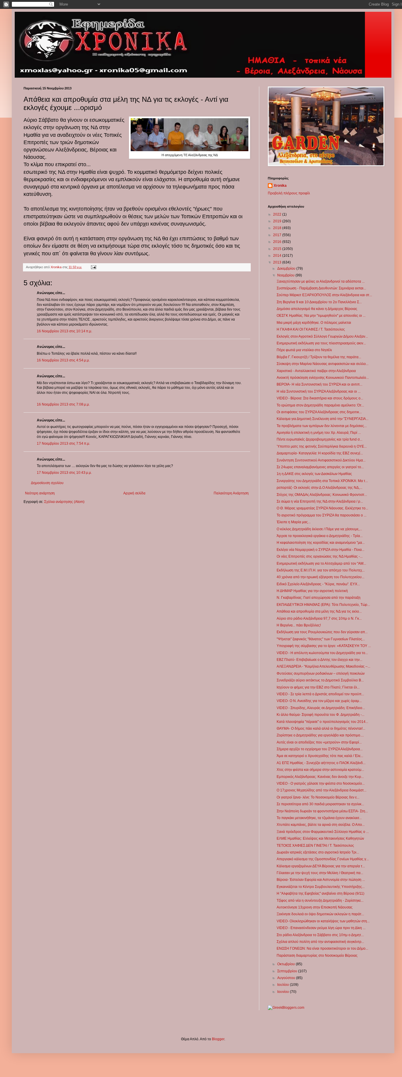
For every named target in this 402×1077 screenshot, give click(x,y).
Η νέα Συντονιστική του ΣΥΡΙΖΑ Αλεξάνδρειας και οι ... (319, 391)
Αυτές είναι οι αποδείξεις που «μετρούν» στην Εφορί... (319, 742)
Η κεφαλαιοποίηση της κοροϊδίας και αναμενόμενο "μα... (321, 543)
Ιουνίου (283, 992)
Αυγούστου (286, 978)
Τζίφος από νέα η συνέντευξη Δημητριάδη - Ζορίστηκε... (320, 900)
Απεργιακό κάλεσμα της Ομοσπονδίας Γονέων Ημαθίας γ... (323, 859)
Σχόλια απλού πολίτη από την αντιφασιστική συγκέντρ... (320, 942)
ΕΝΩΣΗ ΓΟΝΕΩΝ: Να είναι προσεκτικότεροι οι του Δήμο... (322, 948)
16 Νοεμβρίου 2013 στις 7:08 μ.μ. (63, 404)
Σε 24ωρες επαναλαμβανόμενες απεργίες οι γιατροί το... (320, 467)
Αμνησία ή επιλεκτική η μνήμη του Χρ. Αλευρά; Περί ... (319, 433)
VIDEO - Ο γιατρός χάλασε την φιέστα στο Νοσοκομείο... (321, 783)
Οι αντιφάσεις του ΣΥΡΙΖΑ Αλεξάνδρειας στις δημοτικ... (319, 412)
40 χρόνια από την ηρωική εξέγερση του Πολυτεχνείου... (320, 577)
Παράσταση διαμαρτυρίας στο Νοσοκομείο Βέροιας (317, 955)
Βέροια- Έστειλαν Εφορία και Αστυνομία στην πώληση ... (321, 880)
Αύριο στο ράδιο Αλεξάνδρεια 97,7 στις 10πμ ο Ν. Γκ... (319, 618)
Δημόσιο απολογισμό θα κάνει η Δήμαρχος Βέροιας (317, 309)
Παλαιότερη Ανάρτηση (231, 493)
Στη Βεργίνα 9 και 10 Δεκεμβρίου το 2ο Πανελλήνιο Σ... (319, 302)
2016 (277, 242)
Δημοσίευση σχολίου (47, 483)
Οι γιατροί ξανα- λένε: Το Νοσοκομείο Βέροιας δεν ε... (318, 797)
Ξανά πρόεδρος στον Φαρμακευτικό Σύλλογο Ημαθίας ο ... (323, 832)
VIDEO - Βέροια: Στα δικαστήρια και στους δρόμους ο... (320, 398)
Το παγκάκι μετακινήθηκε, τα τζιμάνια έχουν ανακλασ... (319, 818)
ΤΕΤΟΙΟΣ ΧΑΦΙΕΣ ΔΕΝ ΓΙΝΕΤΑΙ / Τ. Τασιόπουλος (315, 845)
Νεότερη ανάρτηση (40, 493)
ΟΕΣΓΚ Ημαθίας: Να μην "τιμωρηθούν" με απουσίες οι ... (321, 316)
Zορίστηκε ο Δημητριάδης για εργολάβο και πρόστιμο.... (320, 735)
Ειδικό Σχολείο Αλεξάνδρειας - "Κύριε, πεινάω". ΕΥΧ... (318, 584)
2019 (277, 221)
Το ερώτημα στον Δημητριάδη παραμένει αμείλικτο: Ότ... (320, 405)
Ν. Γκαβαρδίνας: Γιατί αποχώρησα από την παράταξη (319, 598)
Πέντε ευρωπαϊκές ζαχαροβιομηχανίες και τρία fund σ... (319, 439)
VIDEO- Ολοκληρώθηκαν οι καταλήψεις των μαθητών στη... (323, 921)
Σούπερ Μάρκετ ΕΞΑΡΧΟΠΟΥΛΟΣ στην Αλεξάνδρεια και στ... (324, 295)
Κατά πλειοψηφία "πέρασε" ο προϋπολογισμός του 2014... (322, 722)
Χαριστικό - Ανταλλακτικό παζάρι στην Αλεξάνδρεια (316, 371)
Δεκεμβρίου (286, 268)
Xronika (280, 186)
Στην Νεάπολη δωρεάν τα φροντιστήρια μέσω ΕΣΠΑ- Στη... (322, 811)
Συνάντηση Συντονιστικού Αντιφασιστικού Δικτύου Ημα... (321, 460)
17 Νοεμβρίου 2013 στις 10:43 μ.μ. (64, 473)
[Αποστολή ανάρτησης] (93, 267)
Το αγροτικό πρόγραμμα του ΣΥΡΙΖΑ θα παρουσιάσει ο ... (321, 515)
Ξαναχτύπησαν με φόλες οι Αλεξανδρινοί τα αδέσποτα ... (321, 281)
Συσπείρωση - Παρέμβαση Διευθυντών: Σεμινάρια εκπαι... (321, 288)
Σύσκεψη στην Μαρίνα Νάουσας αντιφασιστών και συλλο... (322, 364)
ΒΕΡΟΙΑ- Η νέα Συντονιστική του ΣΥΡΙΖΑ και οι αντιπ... (319, 384)
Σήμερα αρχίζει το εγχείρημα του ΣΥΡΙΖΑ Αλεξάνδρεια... (320, 749)
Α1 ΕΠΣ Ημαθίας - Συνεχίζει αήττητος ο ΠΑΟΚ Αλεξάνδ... (321, 763)
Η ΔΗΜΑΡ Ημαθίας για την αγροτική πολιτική (312, 591)
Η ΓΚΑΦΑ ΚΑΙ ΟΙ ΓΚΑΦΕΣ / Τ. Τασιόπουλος (311, 329)
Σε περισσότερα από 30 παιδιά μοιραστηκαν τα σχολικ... (320, 804)
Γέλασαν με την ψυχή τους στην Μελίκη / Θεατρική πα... (320, 873)
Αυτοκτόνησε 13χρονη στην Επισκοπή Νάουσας (315, 907)
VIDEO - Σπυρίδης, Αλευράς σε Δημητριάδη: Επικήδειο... (321, 708)
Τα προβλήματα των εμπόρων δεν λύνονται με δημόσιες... (322, 426)
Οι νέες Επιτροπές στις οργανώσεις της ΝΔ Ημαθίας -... (320, 556)
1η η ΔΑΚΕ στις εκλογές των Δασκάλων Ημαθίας (314, 474)
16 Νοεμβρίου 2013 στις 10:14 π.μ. (64, 331)
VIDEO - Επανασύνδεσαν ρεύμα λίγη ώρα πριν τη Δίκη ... (321, 928)
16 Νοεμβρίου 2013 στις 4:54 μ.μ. (63, 360)
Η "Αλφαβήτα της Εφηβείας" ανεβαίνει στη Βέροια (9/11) (320, 893)
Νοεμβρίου (286, 275)
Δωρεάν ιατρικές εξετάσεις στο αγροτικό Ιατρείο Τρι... (318, 852)
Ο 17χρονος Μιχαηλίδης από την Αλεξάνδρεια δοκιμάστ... (321, 790)
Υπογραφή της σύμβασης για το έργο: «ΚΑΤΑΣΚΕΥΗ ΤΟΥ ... (324, 646)
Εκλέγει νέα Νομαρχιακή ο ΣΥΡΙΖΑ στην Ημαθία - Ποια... (320, 550)
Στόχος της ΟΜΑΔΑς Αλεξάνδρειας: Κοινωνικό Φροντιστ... (322, 495)
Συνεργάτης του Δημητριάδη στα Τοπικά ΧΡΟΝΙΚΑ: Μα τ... (322, 481)
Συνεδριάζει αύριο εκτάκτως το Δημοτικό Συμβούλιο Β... (320, 680)
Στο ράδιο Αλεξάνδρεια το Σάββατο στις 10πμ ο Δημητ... (320, 935)
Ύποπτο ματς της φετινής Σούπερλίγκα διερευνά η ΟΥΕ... (322, 446)
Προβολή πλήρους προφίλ (289, 193)
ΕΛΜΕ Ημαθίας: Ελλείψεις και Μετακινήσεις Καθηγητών (320, 838)
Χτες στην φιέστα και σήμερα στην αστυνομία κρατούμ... (320, 770)
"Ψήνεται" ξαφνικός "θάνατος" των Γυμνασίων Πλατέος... (321, 639)
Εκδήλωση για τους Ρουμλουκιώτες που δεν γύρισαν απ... (322, 632)
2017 (277, 235)
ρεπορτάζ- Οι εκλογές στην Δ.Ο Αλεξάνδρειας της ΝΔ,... (319, 488)
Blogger (218, 1039)
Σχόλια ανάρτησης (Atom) (64, 502)
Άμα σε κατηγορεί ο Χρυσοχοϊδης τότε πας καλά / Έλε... (320, 756)
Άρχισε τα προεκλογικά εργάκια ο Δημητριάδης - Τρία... (320, 536)
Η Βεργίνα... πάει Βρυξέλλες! (299, 625)
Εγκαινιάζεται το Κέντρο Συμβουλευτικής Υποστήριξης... (321, 887)
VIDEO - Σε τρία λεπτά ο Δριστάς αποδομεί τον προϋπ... (320, 694)
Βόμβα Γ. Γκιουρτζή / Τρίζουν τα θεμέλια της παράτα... (319, 357)
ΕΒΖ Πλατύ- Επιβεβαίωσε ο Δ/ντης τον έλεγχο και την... (319, 660)
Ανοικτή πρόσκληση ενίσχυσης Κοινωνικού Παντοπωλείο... (323, 378)
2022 (277, 214)
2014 (277, 256)
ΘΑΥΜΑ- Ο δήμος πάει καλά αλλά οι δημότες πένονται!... (321, 728)
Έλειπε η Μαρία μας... (293, 522)
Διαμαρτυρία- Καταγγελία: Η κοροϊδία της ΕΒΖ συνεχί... (320, 453)
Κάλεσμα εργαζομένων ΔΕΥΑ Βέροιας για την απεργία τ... (321, 866)
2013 (277, 262)
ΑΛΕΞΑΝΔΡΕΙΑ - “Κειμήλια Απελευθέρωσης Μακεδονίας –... (323, 666)
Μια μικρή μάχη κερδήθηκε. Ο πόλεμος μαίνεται (314, 323)
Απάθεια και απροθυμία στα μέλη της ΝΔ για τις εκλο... (319, 611)
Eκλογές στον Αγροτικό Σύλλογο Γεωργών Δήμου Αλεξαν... (322, 336)
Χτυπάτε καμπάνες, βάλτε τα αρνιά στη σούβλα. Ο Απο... (321, 825)
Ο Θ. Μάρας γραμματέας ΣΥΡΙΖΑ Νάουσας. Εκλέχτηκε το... (322, 508)
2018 (277, 228)
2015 (277, 249)
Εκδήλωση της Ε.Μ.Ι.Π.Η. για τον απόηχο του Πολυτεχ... (321, 570)
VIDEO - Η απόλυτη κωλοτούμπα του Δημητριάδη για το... (322, 653)
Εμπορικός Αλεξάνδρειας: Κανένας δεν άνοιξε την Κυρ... (320, 777)
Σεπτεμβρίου (287, 971)
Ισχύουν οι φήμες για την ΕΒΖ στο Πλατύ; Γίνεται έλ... (318, 687)
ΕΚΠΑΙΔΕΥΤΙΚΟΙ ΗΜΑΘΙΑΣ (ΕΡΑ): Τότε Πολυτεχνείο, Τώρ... (323, 605)
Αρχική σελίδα (134, 493)
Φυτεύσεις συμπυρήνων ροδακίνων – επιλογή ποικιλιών (321, 673)
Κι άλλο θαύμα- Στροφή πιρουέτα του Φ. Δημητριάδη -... (320, 715)
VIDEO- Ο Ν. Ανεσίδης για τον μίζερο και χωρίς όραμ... (319, 701)
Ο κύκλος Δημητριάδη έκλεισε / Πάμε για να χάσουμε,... (319, 529)
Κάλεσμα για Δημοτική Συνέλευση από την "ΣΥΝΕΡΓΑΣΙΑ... (322, 419)
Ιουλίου (283, 985)
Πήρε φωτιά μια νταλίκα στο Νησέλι (304, 350)
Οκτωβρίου (286, 964)
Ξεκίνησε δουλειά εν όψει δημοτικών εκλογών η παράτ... (320, 914)
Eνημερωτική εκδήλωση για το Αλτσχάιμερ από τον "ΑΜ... (321, 563)
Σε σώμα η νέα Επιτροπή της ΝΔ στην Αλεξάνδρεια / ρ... (320, 501)
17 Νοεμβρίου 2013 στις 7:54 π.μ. (63, 443)
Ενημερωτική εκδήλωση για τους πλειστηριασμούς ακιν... (321, 343)
